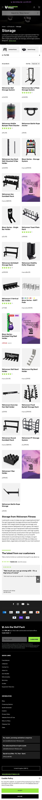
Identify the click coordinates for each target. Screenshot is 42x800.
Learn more (5, 633)
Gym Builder (5, 673)
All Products (10, 26)
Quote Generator (7, 707)
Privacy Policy (33, 646)
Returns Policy (6, 721)
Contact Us (5, 667)
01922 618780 (7, 756)
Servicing (4, 680)
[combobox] (21, 13)
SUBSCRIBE (34, 639)
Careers (4, 711)
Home (3, 26)
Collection (5, 664)
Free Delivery (6, 660)
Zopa (3, 727)
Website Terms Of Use (8, 717)
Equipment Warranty (8, 687)
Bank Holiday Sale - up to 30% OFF (22, 2)
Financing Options (7, 704)
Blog (3, 701)
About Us (4, 670)
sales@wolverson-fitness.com (12, 749)
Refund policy (6, 677)
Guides (4, 683)
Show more (12, 40)
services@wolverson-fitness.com (13, 741)
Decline (20, 796)
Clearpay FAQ (6, 724)
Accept (20, 790)
